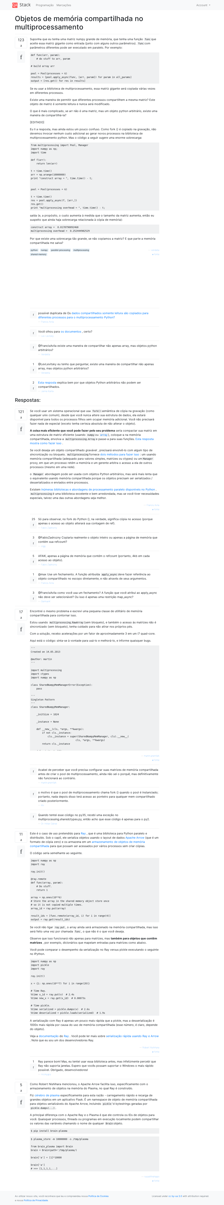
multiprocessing (81, 250)
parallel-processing (60, 250)
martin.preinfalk (151, 755)
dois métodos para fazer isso (119, 454)
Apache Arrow (134, 837)
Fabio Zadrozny (49, 527)
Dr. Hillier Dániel (49, 823)
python (34, 250)
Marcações (64, 5)
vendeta (155, 250)
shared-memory (38, 254)
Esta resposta (47, 382)
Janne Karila (47, 391)
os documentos (71, 331)
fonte (156, 254)
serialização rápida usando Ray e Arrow (132, 1036)
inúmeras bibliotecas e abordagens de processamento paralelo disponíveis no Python (98, 489)
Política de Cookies (98, 1196)
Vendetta (45, 354)
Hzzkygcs (46, 1074)
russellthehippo (151, 1176)
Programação (45, 5)
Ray (83, 833)
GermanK (45, 601)
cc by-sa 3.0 (175, 1196)
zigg (43, 546)
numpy (44, 250)
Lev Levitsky (47, 336)
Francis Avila (47, 321)
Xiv (42, 805)
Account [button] (202, 5)
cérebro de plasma (47, 1095)
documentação (49, 1036)
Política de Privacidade (36, 1200)
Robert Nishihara (150, 1047)
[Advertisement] (94, 280)
